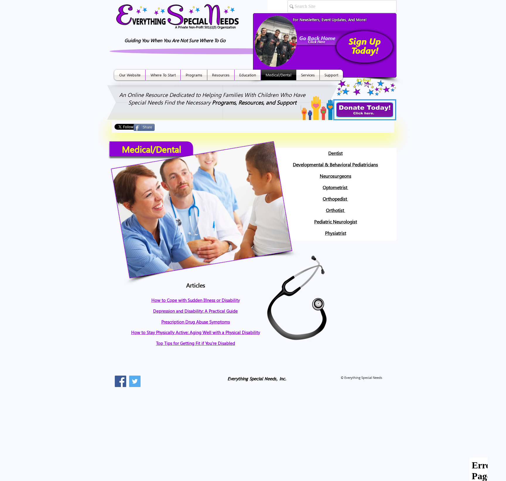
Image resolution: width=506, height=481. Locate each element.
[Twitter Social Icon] (135, 381)
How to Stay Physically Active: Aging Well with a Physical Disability (195, 332)
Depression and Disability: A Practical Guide (195, 311)
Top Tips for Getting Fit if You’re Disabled (195, 343)
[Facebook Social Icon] (120, 381)
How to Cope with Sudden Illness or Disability (195, 300)
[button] (129, 75)
